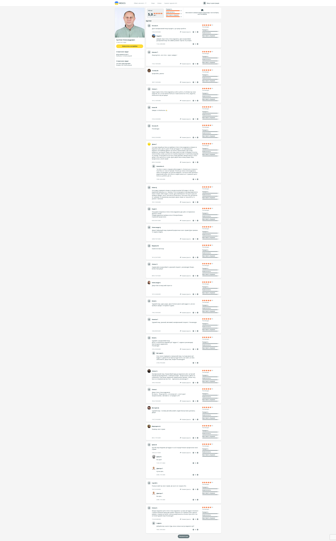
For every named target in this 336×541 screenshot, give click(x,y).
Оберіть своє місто (139, 3)
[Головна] (120, 3)
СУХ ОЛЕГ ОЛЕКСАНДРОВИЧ (123, 63)
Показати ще (183, 536)
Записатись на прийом (129, 46)
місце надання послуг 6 (122, 54)
